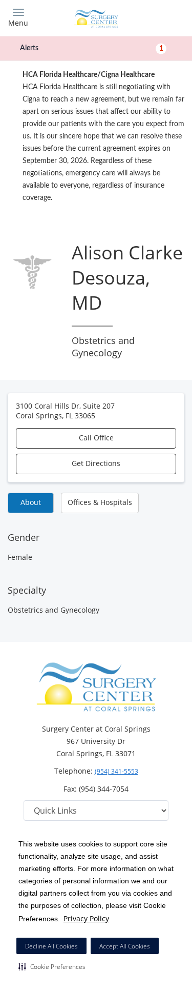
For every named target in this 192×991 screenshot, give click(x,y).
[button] (52, 966)
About (30, 502)
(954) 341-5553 (116, 771)
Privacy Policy (86, 918)
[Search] (162, 16)
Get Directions (96, 463)
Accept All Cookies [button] (124, 946)
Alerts (91, 48)
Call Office (96, 437)
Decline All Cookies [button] (51, 946)
